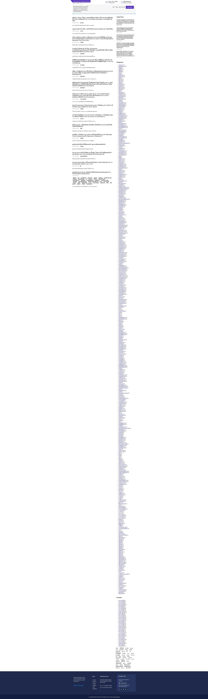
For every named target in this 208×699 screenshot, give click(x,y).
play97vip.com (121, 342)
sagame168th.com (82, 181)
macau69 (120, 257)
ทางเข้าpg (121, 511)
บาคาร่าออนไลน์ (96, 182)
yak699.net (121, 489)
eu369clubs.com (122, 165)
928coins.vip (121, 87)
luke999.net (121, 249)
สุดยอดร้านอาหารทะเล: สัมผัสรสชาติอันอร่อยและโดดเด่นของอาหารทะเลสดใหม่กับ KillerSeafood (91, 172)
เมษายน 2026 (121, 605)
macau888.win (121, 260)
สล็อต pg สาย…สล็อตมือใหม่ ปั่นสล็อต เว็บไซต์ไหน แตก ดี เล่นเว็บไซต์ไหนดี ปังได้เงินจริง (92, 125)
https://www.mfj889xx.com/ (124, 199)
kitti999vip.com (121, 227)
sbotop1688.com (122, 390)
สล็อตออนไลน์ (121, 558)
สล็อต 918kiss (121, 537)
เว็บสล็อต (120, 584)
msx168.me (121, 282)
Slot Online (106, 181)
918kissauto (121, 84)
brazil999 (120, 139)
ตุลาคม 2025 (121, 613)
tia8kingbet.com (122, 439)
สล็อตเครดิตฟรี (121, 559)
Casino (81, 42)
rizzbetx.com (121, 372)
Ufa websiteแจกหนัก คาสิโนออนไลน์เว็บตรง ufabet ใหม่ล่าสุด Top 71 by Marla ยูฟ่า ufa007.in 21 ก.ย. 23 (92, 163)
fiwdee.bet (121, 173)
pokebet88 (121, 343)
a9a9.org (120, 89)
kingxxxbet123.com (122, 226)
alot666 (120, 100)
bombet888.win (122, 132)
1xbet (120, 72)
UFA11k (120, 449)
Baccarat (90, 177)
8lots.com (120, 79)
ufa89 (120, 455)
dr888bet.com (121, 158)
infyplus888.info (122, 205)
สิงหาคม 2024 (121, 631)
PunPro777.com (104, 180)
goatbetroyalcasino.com (123, 187)
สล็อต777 (120, 545)
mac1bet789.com (122, 255)
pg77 (120, 313)
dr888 (120, 157)
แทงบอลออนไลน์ (122, 589)
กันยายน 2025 (121, 614)
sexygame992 (121, 400)
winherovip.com (122, 482)
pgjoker (120, 322)
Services (94, 681)
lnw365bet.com (122, 242)
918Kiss (74, 177)
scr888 (120, 391)
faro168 (127, 648)
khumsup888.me (122, 221)
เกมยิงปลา (78, 183)
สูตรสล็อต (120, 568)
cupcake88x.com (122, 152)
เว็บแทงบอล (121, 587)
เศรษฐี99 (120, 588)
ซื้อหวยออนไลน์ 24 (122, 503)
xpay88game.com (122, 484)
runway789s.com (122, 380)
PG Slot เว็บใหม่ (122, 311)
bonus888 (121, 135)
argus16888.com (122, 102)
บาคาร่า (81, 30)
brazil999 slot (121, 140)
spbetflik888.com (122, 424)
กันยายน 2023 (121, 645)
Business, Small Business (124, 143)
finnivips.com (121, 170)
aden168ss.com (122, 96)
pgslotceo (120, 335)
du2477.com (121, 160)
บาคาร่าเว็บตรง (122, 516)
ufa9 (119, 456)
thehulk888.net (121, 438)
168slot (120, 67)
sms (119, 421)
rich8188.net (121, 370)
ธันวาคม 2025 (121, 610)
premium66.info (122, 347)
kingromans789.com (122, 225)
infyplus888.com (122, 204)
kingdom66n (121, 223)
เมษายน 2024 (121, 636)
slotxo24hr (121, 420)
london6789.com (122, 244)
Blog (94, 686)
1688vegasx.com (122, 66)
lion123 (120, 235)
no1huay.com (121, 296)
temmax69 (121, 434)
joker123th (121, 213)
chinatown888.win (122, 150)
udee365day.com (122, 447)
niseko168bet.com (122, 294)
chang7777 (121, 149)
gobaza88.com (121, 191)
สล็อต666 (120, 544)
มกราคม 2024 (121, 640)
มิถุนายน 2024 (121, 634)
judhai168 (121, 217)
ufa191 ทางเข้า (121, 450)
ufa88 (120, 454)
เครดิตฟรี (120, 576)
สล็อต (81, 128)
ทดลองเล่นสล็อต (122, 507)
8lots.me (120, 81)
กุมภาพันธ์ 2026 (122, 608)
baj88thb (120, 111)
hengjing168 (121, 196)
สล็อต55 (120, 541)
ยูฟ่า (80, 165)
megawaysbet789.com (123, 268)
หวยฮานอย (121, 572)
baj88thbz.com (121, 113)
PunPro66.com (90, 180)
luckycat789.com (122, 247)
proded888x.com (122, 348)
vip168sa (120, 475)
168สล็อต (120, 68)
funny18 (120, 182)
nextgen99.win (121, 292)
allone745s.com (122, 98)
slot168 (120, 416)
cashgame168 (121, 145)
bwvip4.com (121, 144)
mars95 (120, 264)
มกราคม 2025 (121, 625)
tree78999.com (121, 446)
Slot (101, 181)
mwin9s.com (121, 286)
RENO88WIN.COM (122, 365)
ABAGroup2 (83, 177)
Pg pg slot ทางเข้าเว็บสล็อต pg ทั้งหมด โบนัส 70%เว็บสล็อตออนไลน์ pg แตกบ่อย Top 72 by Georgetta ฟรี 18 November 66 (91, 153)
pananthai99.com (122, 305)
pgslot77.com (121, 329)
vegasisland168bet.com (123, 471)
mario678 (120, 262)
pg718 (120, 312)
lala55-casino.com (122, 230)
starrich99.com (121, 429)
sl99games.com (122, 411)
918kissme (121, 85)
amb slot (120, 101)
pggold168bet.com (122, 317)
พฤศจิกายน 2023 (122, 643)
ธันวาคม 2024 (121, 626)
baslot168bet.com (122, 117)
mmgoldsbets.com (122, 274)
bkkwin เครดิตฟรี (122, 130)
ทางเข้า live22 (121, 510)
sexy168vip (121, 395)
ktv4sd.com (121, 229)
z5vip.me (120, 490)
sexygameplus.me (122, 402)
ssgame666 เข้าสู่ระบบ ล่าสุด (124, 428)
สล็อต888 (120, 546)
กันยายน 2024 (121, 630)
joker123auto (121, 212)
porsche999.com (122, 344)
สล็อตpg (120, 553)
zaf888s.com (121, 493)
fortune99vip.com (122, 174)
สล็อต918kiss (121, 549)
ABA (78, 177)
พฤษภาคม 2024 (122, 635)
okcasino (120, 298)
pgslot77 (128, 653)
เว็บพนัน (83, 183)
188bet (120, 70)
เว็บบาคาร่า (121, 580)
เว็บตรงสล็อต (121, 579)
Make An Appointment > (79, 685)
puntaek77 (121, 356)
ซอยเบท (120, 502)
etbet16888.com (122, 163)
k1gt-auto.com (121, 218)
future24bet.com (122, 183)
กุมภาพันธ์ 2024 (122, 639)
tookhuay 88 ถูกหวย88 (123, 443)
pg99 (130, 651)
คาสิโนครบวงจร (122, 499)
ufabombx (120, 460)
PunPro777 (97, 180)
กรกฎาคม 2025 (122, 617)
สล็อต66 (120, 542)
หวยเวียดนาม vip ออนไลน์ (124, 574)
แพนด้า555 (121, 592)
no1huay (120, 295)
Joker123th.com (107, 177)
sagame (120, 382)
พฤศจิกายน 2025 (122, 612)
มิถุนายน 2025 (121, 618)
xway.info (120, 488)
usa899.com (121, 468)
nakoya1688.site (122, 290)
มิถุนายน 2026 (121, 602)
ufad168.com (121, 462)
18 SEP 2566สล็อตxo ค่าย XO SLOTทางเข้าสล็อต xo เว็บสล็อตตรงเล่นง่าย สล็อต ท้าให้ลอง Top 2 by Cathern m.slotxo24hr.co (92, 115)
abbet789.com (121, 93)
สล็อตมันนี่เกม (121, 557)
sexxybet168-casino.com (123, 393)
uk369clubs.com (122, 467)
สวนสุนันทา (121, 567)
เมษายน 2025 (121, 621)
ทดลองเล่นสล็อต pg (83, 156)
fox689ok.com (121, 175)
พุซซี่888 (120, 525)
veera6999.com (122, 469)
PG (119, 308)
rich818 (120, 368)
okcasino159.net (122, 300)
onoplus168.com (122, 303)
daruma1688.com (122, 153)
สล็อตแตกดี (121, 564)
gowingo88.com (122, 193)
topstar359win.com (122, 445)
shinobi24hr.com (122, 403)
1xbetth (120, 74)
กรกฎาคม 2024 (122, 632)
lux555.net (121, 251)
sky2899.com (121, 408)
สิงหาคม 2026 (121, 600)
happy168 (121, 195)
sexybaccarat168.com (93, 181)
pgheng (120, 320)
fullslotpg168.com (122, 180)
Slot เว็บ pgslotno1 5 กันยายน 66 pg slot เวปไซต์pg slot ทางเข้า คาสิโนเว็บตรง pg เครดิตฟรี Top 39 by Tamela (92, 106)
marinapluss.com (122, 261)
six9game (120, 407)
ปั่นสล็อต (120, 519)
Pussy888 (75, 181)
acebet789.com (122, 94)
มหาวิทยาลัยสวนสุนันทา (123, 528)
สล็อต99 (120, 550)
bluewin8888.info (122, 131)
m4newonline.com (122, 252)
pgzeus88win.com (122, 339)
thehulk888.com (122, 437)
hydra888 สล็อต (122, 201)
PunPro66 (83, 180)
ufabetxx (120, 459)
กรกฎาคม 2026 (122, 601)
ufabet (120, 458)
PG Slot (120, 309)
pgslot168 (120, 326)
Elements (95, 688)
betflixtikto (121, 119)
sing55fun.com (121, 404)
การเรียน (120, 497)
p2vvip (120, 304)
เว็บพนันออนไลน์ (89, 183)
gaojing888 (121, 184)
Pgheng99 (121, 321)
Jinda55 (120, 208)
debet (120, 156)
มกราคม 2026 (121, 609)
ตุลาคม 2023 (121, 644)
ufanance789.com (122, 464)
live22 (120, 239)
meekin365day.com (122, 266)
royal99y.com (121, 377)
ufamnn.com (121, 463)
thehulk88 (120, 436)
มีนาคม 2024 (121, 638)
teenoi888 (121, 433)
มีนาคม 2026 (121, 606)
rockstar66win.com (122, 374)
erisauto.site (121, 162)
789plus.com (121, 75)
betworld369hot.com (122, 126)
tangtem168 (121, 432)
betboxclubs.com (122, 118)
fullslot (120, 178)
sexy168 (120, 394)
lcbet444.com (121, 234)
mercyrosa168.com (122, 269)
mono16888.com (122, 278)
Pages (94, 683)
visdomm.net (121, 477)
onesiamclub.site (122, 301)
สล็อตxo (120, 554)
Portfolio (94, 685)
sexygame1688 (122, 399)
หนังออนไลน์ (121, 570)
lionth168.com (121, 236)
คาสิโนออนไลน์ (84, 182)
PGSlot (120, 325)
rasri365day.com (122, 361)
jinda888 (120, 209)
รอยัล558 (120, 532)
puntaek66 (121, 355)
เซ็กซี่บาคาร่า (121, 577)
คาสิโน (79, 182)
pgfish (120, 316)
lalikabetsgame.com (122, 232)
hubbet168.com (122, 200)
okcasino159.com (122, 299)
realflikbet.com (121, 364)
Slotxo (82, 22)
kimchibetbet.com (122, 222)
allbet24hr (121, 97)
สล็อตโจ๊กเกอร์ (121, 566)
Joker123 (82, 53)
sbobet (120, 389)
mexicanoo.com (122, 273)
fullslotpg (120, 179)
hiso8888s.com (122, 197)
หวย (119, 571)
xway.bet (120, 485)
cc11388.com (121, 148)
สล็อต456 (120, 540)
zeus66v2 (120, 495)
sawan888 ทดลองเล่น (123, 386)
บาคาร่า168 (121, 514)
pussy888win (121, 360)
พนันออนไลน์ (102, 182)
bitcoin (120, 128)
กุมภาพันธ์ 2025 (122, 623)
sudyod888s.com (122, 430)
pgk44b (120, 324)
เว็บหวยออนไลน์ (122, 585)
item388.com (121, 206)
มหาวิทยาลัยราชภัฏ (122, 527)
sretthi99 (120, 425)
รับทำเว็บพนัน (121, 533)
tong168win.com (122, 442)
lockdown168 (121, 243)
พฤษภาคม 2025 (122, 619)
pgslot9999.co (76, 180)
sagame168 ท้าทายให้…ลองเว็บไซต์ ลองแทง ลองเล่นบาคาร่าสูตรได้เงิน (92, 29)
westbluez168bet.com (123, 480)
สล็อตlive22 (121, 551)
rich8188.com (121, 369)
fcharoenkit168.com (122, 167)
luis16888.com (121, 248)
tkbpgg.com (121, 441)
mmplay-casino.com (122, 275)
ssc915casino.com (122, 426)
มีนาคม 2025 (121, 622)
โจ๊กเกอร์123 (121, 593)
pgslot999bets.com (122, 333)
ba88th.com (121, 109)
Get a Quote (129, 7)
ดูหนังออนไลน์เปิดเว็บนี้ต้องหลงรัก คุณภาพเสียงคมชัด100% (89, 144)
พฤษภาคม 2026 (122, 604)
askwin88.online (122, 104)
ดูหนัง (120, 505)
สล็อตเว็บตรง (82, 76)
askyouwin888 (121, 106)
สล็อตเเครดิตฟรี (122, 563)
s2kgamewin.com (122, 381)
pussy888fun (121, 359)
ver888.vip (121, 473)
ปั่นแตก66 (120, 520)
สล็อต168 (120, 538)
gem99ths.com (121, 186)
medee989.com (122, 265)
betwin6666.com (122, 123)
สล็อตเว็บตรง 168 (122, 562)
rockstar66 (121, 373)
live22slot (120, 240)
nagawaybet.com (122, 287)
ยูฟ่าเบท (120, 531)
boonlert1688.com (122, 136)
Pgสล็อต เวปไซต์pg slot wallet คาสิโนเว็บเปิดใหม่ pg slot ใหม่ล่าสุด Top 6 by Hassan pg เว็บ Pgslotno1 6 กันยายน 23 (92, 135)
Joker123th (123, 651)
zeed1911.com (121, 494)
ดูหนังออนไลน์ (121, 506)
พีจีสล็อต (120, 524)
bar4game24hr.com (122, 115)
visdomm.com (121, 476)
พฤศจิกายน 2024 (122, 627)
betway (120, 122)
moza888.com (121, 279)
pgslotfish (120, 337)
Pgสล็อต (81, 108)
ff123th (120, 169)
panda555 (121, 307)
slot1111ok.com (122, 415)
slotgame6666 (121, 417)
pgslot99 (120, 330)
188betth (120, 71)
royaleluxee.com (122, 378)
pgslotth (120, 338)
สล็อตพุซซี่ (121, 555)
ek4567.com (121, 161)
